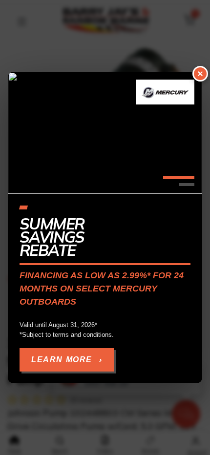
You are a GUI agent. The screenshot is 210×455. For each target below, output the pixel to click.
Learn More (66, 359)
